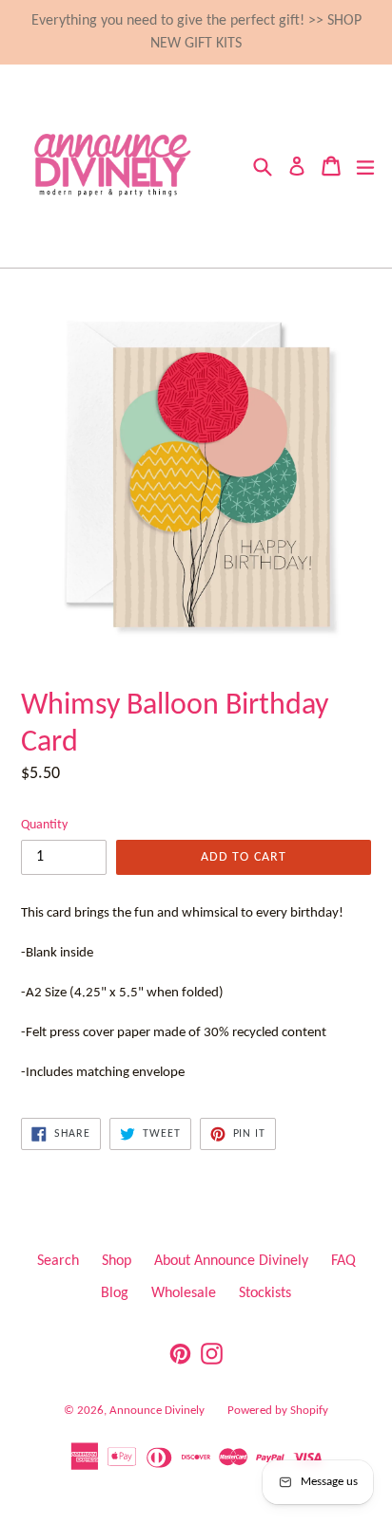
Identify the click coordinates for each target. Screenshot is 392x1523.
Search (58, 1261)
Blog (114, 1293)
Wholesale (183, 1293)
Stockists (265, 1293)
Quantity (44, 825)
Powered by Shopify (277, 1410)
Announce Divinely (157, 1410)
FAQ (343, 1261)
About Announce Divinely (231, 1261)
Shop (116, 1261)
